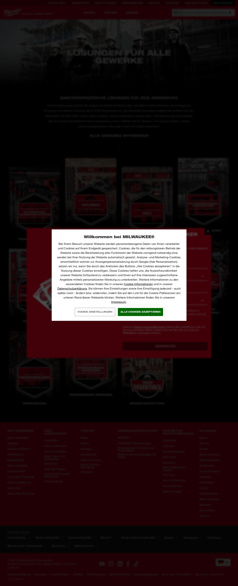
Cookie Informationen (138, 284)
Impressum (118, 302)
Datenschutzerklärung (72, 288)
